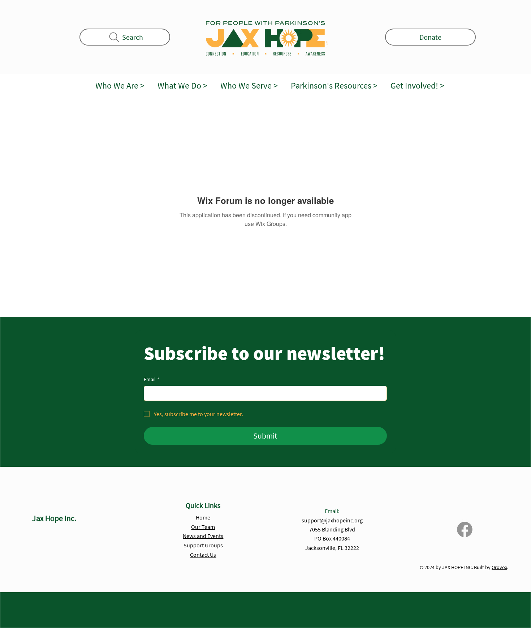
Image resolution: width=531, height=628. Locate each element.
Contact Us (203, 554)
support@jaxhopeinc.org (332, 520)
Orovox (499, 567)
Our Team (203, 526)
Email (151, 379)
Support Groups (203, 545)
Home (203, 517)
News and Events (203, 535)
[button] (120, 86)
